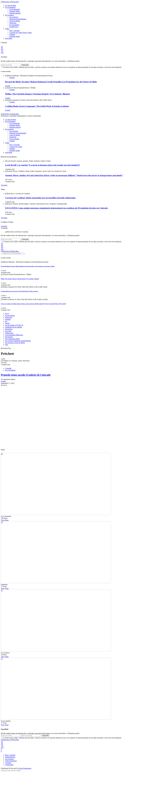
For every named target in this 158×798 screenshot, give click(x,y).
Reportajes (8, 329)
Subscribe (25, 65)
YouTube (4, 226)
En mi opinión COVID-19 (14, 325)
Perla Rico (8, 317)
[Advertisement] (79, 401)
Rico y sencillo (14, 31)
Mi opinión (9, 337)
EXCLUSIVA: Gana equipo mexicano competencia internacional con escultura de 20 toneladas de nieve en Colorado (56, 208)
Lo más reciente (10, 5)
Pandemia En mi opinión (13, 327)
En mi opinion (10, 315)
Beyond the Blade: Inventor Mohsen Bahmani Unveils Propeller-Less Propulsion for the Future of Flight (51, 82)
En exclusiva (9, 15)
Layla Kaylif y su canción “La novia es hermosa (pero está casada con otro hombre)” (42, 165)
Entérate (12, 34)
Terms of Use (5, 770)
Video (7, 29)
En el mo (8, 331)
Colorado (8, 368)
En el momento (10, 7)
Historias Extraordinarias (17, 19)
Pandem (8, 319)
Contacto (8, 763)
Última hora (9, 333)
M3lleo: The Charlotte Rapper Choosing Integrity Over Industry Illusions (37, 94)
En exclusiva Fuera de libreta (15, 343)
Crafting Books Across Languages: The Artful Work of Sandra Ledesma (37, 106)
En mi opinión (14, 25)
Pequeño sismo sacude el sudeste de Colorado (26, 374)
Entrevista (12, 23)
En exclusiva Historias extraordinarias (18, 341)
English (13, 27)
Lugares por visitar (20, 32)
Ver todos (4, 185)
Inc (6, 321)
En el (7, 314)
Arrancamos (9, 765)
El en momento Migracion (14, 335)
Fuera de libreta (14, 21)
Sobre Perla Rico (11, 761)
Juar (6, 345)
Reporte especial (15, 13)
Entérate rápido (14, 11)
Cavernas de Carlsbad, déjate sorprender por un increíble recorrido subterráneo (40, 198)
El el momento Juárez (12, 339)
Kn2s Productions (25, 768)
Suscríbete (8, 38)
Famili (7, 323)
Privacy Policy (16, 770)
